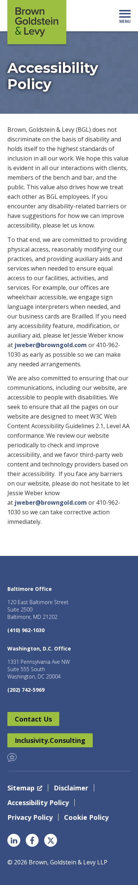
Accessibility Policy (38, 802)
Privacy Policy (30, 817)
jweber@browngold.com (50, 345)
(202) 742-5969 (26, 689)
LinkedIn (13, 840)
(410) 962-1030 (26, 630)
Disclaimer (71, 787)
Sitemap (21, 787)
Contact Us (33, 719)
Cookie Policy (86, 817)
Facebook (32, 840)
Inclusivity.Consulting (50, 740)
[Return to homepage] (36, 22)
